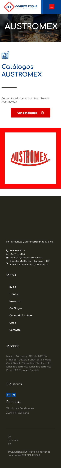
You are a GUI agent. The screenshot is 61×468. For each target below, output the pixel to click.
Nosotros (14, 301)
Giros (12, 323)
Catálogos (15, 308)
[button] (51, 6)
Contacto (15, 330)
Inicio (12, 287)
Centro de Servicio (20, 315)
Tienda (13, 294)
